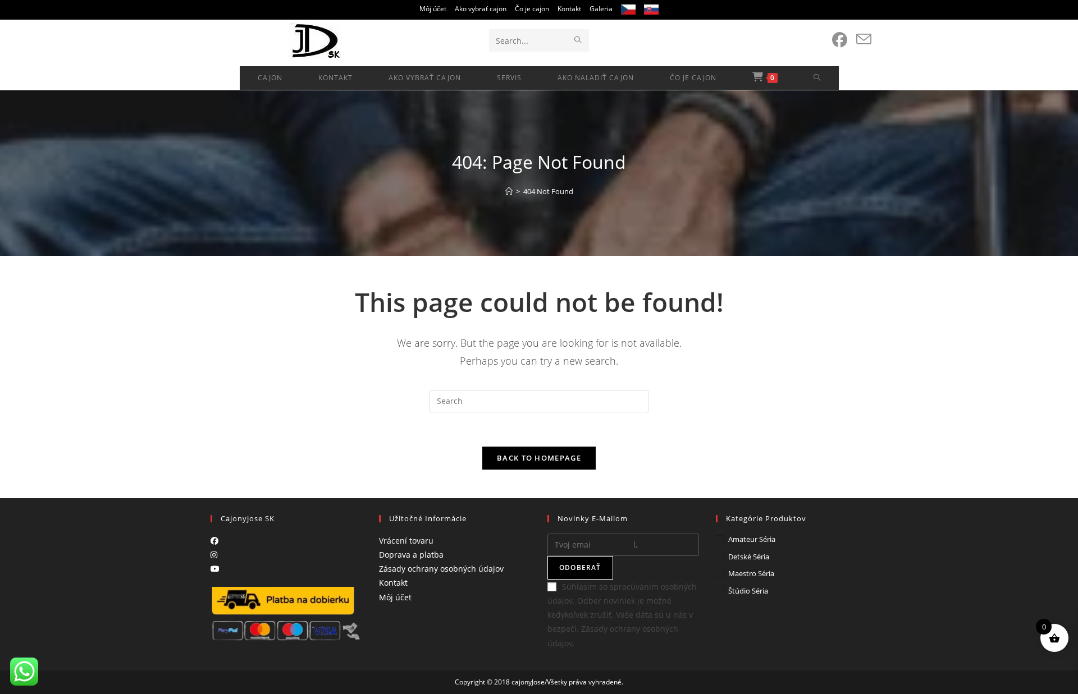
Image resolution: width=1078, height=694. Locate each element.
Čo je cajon (532, 8)
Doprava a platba (411, 554)
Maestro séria (751, 573)
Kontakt (569, 8)
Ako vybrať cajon (480, 8)
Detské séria (748, 556)
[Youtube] (215, 568)
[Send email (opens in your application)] (864, 39)
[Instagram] (214, 554)
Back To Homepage (539, 458)
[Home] (509, 191)
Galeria (601, 8)
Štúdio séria (748, 591)
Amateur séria (751, 539)
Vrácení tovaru (406, 540)
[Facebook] (214, 540)
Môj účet (432, 8)
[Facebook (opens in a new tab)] (840, 40)
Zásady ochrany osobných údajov (441, 568)
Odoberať (580, 567)
